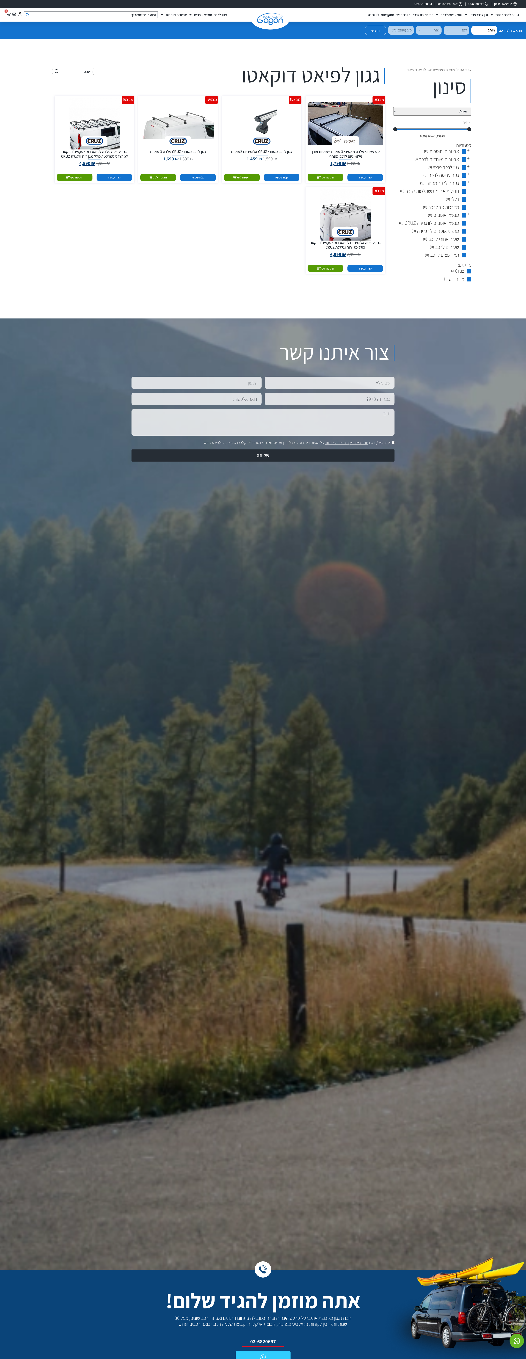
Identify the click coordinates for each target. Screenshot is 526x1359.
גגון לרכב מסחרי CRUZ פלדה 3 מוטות (178, 151)
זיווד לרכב (220, 15)
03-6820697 (263, 1341)
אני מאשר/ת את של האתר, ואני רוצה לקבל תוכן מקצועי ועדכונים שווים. (296, 443)
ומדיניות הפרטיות (338, 443)
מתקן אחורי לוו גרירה (381, 15)
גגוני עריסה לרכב (451, 15)
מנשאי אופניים (203, 15)
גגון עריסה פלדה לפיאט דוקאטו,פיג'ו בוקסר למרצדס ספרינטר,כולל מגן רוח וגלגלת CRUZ (94, 154)
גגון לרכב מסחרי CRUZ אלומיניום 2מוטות (261, 151)
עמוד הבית (464, 70)
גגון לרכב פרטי (479, 15)
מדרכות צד (403, 15)
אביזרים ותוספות (176, 15)
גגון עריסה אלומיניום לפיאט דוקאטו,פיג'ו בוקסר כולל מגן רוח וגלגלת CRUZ (345, 245)
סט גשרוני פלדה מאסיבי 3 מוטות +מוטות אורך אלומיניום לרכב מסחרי (345, 154)
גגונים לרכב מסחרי (507, 15)
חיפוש (375, 30)
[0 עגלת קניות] (8, 14)
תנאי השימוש (359, 443)
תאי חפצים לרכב (423, 15)
